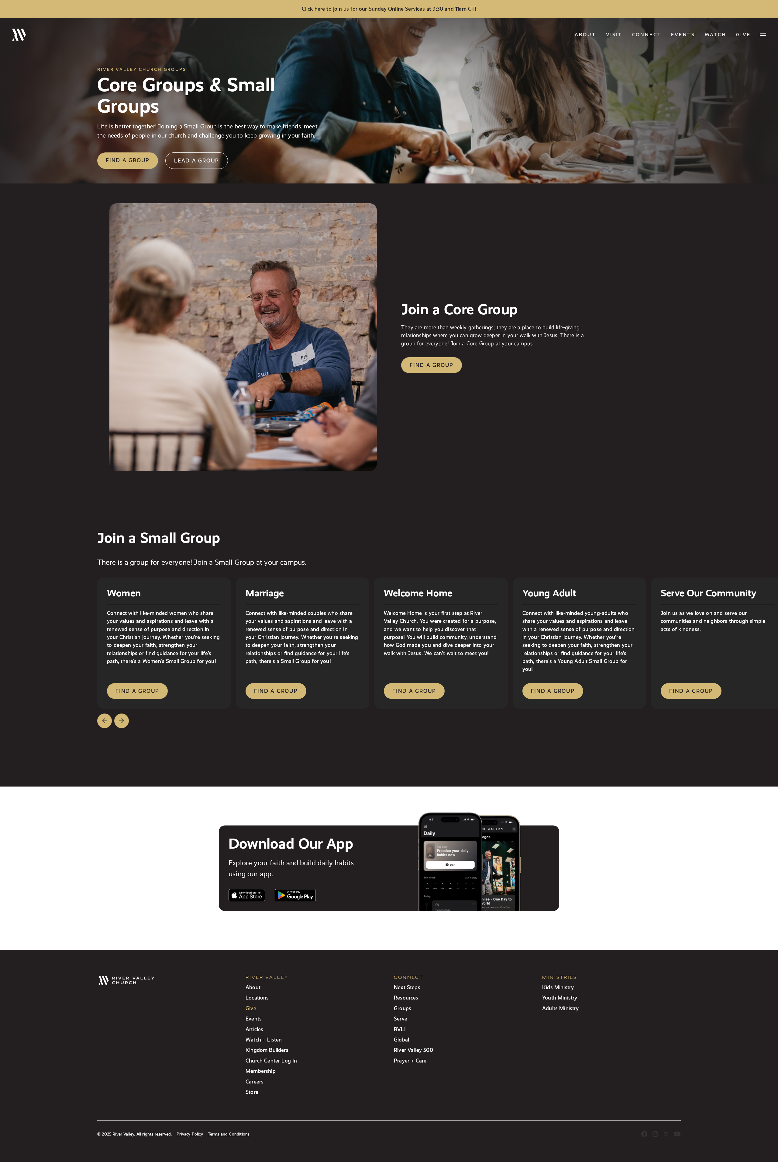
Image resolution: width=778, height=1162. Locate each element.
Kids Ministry (558, 987)
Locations (257, 997)
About (585, 34)
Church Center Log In (271, 1060)
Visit (614, 34)
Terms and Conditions (229, 1134)
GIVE (743, 34)
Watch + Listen (264, 1039)
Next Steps (407, 987)
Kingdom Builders (267, 1050)
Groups (402, 1008)
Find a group (128, 160)
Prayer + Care (410, 1060)
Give (251, 1008)
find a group (137, 691)
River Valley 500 (413, 1050)
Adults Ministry (560, 1008)
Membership (261, 1071)
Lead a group (196, 160)
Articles (254, 1029)
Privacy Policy (190, 1134)
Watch (715, 34)
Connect (646, 34)
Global (401, 1039)
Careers (254, 1081)
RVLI (400, 1029)
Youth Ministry (559, 997)
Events (683, 34)
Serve (400, 1018)
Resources (406, 997)
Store (252, 1092)
